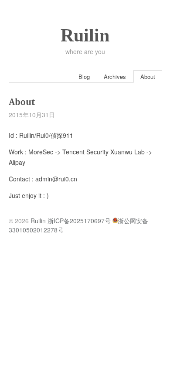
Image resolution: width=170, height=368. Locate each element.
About (147, 76)
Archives (115, 76)
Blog (84, 76)
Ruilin (85, 35)
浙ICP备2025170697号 (79, 220)
